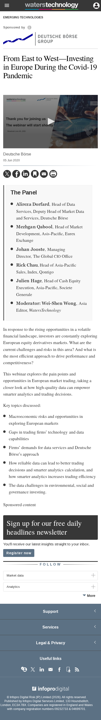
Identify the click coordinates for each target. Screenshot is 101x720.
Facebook (59, 669)
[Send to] (44, 174)
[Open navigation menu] (4, 5)
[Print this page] (53, 174)
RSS (77, 669)
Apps (68, 669)
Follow (50, 564)
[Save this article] (35, 174)
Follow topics (24, 669)
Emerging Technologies (23, 18)
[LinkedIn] (25, 174)
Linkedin (42, 669)
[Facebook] (16, 174)
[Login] (95, 5)
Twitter (33, 669)
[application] (50, 121)
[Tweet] (7, 174)
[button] (50, 121)
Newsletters (50, 669)
